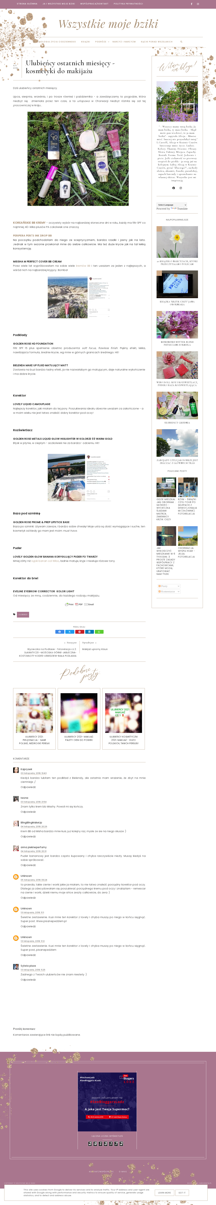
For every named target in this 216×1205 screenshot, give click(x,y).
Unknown (26, 876)
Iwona (24, 798)
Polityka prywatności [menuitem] (128, 3)
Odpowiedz (28, 787)
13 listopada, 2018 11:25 (33, 969)
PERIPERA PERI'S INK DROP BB (32, 235)
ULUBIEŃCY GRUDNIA (177, 422)
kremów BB (83, 266)
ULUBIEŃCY (23, 614)
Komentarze (167, 591)
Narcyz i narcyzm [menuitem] (124, 41)
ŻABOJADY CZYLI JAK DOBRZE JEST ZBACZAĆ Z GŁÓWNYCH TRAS (177, 461)
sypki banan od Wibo (45, 561)
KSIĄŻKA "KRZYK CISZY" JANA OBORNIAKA (177, 303)
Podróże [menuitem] (100, 41)
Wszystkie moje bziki (108, 23)
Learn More (164, 1192)
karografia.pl (205, 1183)
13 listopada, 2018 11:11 (32, 912)
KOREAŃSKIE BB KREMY (29, 223)
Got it (182, 1192)
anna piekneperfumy (34, 847)
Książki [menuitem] (85, 41)
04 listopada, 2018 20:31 (33, 851)
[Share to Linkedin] (90, 632)
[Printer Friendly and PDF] (79, 606)
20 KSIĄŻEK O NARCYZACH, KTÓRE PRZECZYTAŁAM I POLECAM (177, 263)
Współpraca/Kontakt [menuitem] (94, 3)
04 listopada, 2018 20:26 (34, 826)
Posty (164, 586)
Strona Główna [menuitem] (27, 3)
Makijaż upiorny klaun (95, 649)
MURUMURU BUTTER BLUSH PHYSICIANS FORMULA (177, 343)
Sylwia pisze (28, 965)
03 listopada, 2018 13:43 (33, 773)
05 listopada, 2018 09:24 (34, 880)
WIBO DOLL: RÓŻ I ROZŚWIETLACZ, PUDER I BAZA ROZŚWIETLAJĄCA (177, 384)
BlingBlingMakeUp (31, 822)
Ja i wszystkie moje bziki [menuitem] (59, 3)
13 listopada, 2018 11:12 (33, 941)
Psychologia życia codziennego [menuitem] (54, 41)
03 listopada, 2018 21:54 (33, 801)
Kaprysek (26, 769)
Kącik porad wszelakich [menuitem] (157, 41)
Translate (182, 208)
